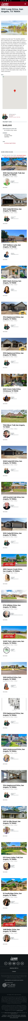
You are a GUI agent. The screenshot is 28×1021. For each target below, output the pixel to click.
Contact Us (4, 1015)
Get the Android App (14, 1017)
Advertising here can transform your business (14, 980)
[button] (14, 91)
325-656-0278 (13, 181)
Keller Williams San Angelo (14, 290)
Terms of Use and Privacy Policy (13, 1015)
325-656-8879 (13, 505)
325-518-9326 (13, 289)
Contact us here (20, 1010)
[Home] (3, 4)
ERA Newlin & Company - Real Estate (14, 182)
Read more (5, 187)
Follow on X (9, 1016)
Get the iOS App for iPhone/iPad (19, 1016)
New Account (22, 0)
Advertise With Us (14, 968)
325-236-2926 (13, 397)
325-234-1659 (13, 433)
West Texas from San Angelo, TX (11, 1012)
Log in (26, 0)
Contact (14, 971)
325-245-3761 (13, 115)
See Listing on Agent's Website (9, 143)
